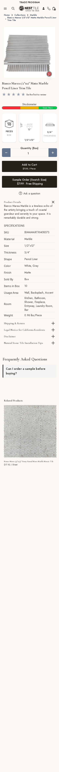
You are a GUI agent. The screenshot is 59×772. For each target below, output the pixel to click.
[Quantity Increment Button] (53, 152)
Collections (20, 15)
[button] (29, 52)
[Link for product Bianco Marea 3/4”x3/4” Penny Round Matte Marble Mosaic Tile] (30, 431)
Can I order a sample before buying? (25, 371)
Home (7, 15)
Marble (33, 15)
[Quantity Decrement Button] (6, 152)
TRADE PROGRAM (29, 2)
